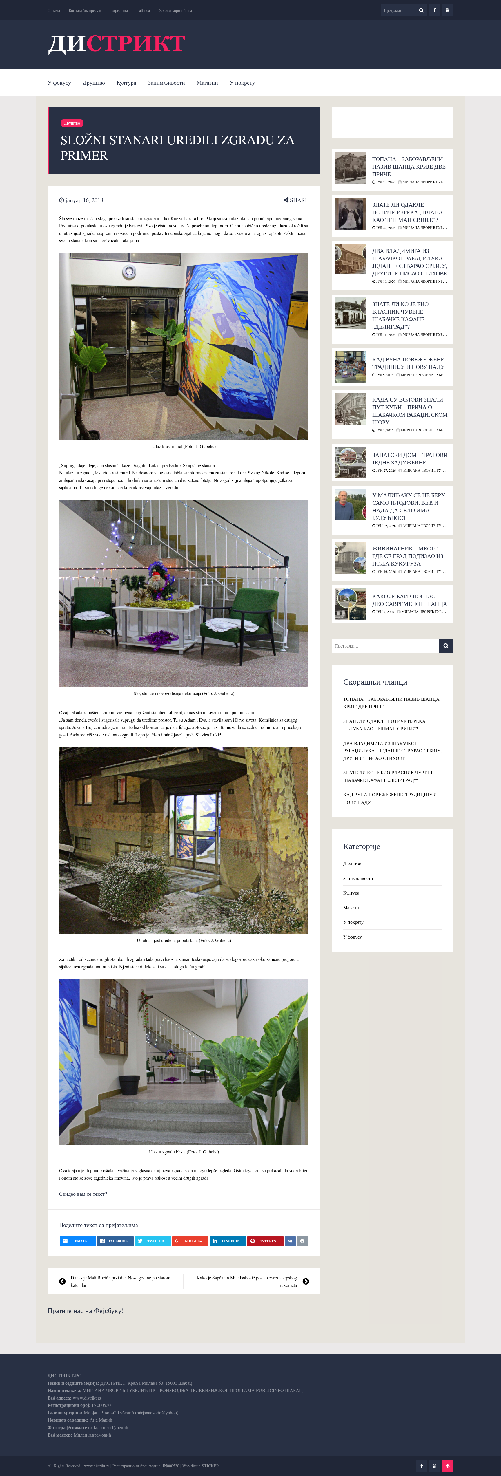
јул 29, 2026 (385, 182)
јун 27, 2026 (385, 470)
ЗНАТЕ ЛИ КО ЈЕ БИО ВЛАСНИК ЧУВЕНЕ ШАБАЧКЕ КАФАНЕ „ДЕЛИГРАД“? (400, 315)
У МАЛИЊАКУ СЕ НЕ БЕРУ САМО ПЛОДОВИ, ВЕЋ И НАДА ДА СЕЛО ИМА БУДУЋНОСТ (408, 506)
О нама (54, 10)
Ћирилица (119, 10)
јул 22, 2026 (385, 227)
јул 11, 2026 (385, 334)
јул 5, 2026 (384, 374)
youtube (447, 10)
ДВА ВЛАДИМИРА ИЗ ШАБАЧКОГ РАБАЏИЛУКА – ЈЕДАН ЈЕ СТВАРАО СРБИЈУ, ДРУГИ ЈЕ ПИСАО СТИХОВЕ (409, 262)
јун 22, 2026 (385, 525)
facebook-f (434, 10)
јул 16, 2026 (385, 281)
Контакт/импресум (85, 10)
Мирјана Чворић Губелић (427, 182)
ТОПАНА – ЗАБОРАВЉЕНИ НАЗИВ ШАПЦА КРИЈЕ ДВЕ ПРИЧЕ (409, 166)
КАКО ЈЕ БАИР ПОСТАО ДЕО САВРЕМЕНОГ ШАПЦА (409, 600)
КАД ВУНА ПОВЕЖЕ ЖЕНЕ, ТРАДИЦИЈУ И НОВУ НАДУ (409, 363)
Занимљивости (166, 82)
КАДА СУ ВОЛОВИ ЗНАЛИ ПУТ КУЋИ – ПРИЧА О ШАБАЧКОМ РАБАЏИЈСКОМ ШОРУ (410, 411)
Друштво (94, 82)
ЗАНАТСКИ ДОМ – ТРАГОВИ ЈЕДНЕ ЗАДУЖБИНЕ (410, 458)
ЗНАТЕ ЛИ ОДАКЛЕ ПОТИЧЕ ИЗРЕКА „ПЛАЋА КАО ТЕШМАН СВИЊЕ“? (407, 212)
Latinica (143, 10)
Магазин (207, 82)
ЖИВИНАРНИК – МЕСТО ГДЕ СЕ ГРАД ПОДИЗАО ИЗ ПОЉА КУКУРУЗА (407, 555)
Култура (126, 82)
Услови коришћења (175, 10)
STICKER (210, 1465)
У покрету (242, 82)
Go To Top (447, 1466)
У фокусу (59, 82)
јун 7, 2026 (384, 611)
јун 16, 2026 (385, 571)
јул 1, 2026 (384, 430)
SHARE (298, 200)
